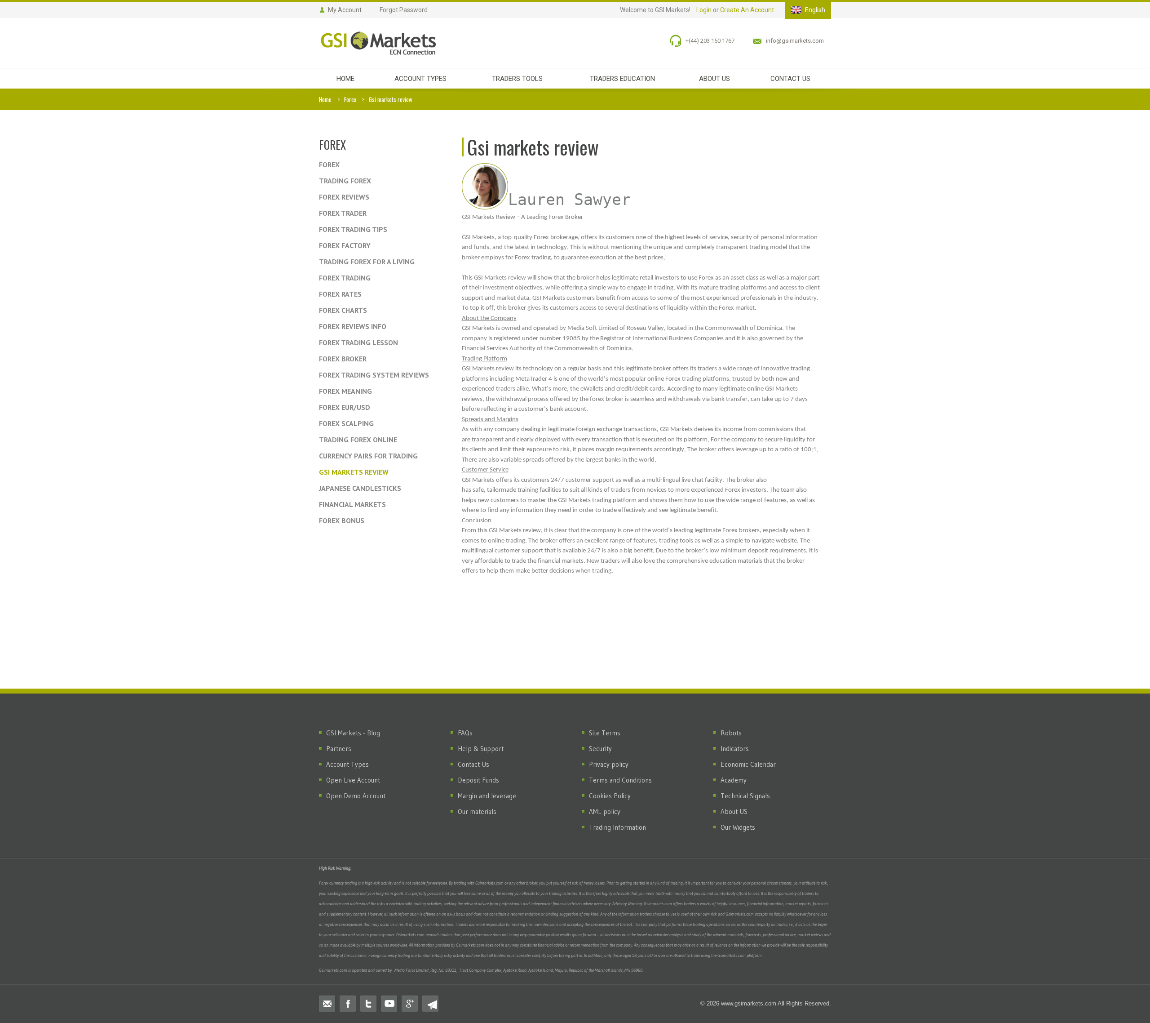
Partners (338, 748)
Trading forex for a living (367, 261)
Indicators (735, 748)
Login (704, 9)
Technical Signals (745, 796)
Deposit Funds (478, 780)
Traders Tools (517, 79)
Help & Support (481, 748)
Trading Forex (345, 180)
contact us (790, 79)
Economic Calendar (748, 764)
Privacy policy (608, 764)
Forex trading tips (353, 229)
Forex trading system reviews (374, 374)
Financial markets (352, 504)
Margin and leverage (487, 796)
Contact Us (473, 764)
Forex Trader (343, 213)
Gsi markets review (354, 471)
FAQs (465, 733)
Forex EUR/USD (344, 407)
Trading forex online (358, 439)
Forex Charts (343, 310)
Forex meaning (345, 391)
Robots (731, 733)
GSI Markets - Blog (353, 733)
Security (600, 748)
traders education (622, 79)
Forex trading (345, 277)
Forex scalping (346, 423)
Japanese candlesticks (360, 488)
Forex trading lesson (358, 342)
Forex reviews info (352, 326)
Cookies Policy (610, 796)
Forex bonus (341, 520)
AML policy (604, 811)
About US (734, 811)
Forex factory (345, 245)
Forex (350, 99)
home (345, 79)
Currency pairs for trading (368, 455)
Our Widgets (738, 827)
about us (714, 79)
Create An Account (747, 9)
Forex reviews (344, 196)
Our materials (477, 811)
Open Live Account (353, 780)
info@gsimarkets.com (795, 40)
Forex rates (340, 293)
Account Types (420, 79)
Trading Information (617, 827)
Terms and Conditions (620, 780)
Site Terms (604, 733)
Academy (734, 780)
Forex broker (343, 358)
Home (325, 99)
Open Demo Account (355, 796)
